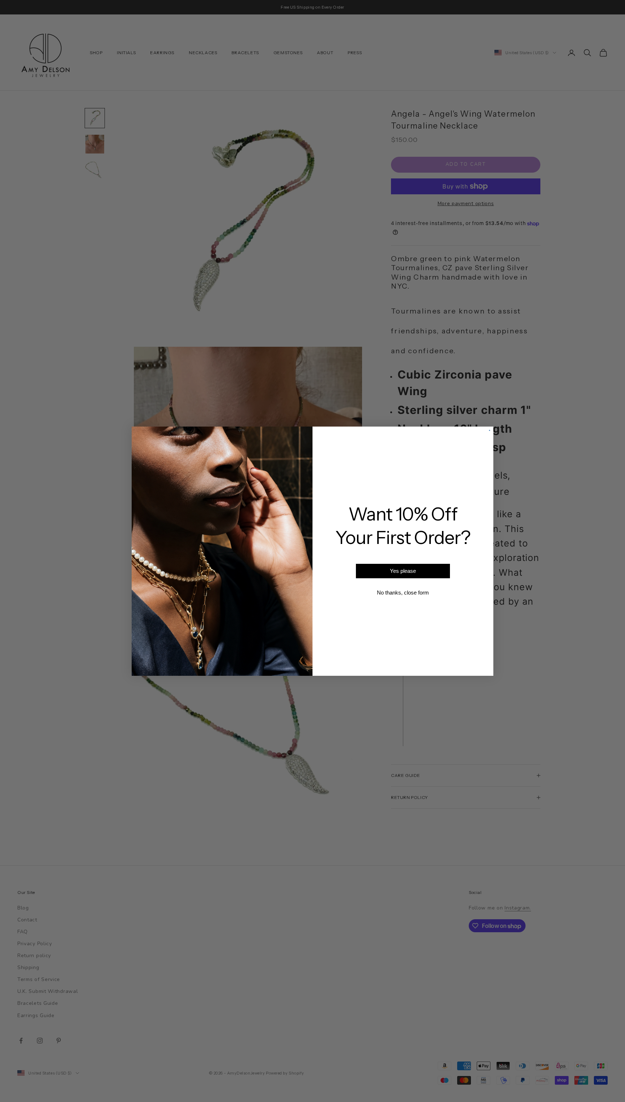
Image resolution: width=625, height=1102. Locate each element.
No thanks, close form (403, 592)
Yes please (403, 571)
